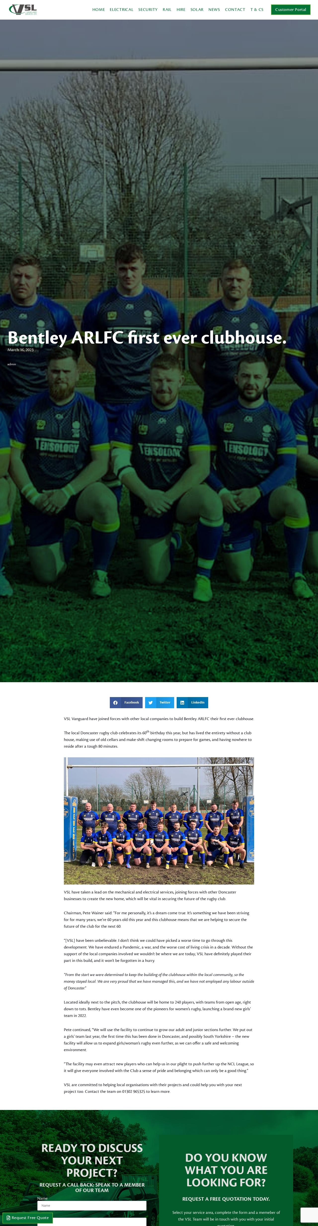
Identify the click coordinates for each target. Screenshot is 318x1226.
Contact (235, 9)
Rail (167, 9)
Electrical (121, 9)
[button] (126, 702)
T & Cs (257, 9)
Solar (197, 9)
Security (148, 9)
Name (42, 1198)
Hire (181, 9)
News (214, 9)
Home (98, 9)
